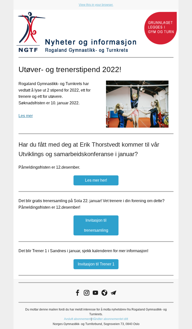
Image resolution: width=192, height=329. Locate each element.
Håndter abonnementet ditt (110, 319)
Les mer (25, 116)
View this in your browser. (96, 5)
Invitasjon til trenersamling (96, 225)
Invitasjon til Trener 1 (96, 264)
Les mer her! (96, 180)
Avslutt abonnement (77, 319)
